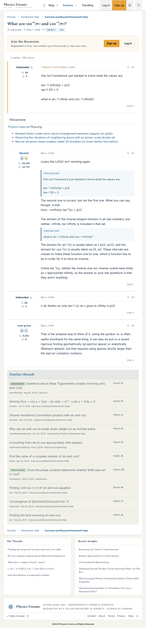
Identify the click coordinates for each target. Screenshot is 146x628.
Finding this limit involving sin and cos (34, 515)
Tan (61, 30)
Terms (111, 615)
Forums (68, 5)
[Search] (138, 5)
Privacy (121, 615)
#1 (133, 67)
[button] (57, 5)
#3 (133, 297)
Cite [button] (129, 105)
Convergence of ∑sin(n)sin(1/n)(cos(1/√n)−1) (39, 501)
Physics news (17, 126)
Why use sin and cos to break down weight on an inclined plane (52, 429)
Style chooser (17, 615)
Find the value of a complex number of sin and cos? (44, 456)
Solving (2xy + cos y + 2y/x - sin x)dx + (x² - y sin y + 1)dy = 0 (52, 401)
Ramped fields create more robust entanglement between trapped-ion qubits (64, 133)
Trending (87, 5)
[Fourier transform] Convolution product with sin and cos (47, 415)
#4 (133, 325)
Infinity (51, 30)
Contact (91, 615)
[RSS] (137, 616)
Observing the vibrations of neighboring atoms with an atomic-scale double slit (65, 137)
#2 (133, 153)
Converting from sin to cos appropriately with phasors (45, 442)
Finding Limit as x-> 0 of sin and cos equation (40, 488)
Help (130, 615)
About (102, 615)
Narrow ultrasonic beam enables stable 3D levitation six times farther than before (66, 141)
